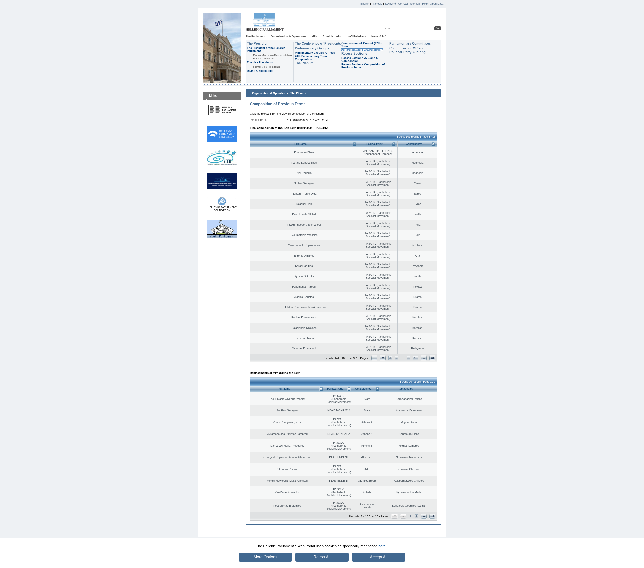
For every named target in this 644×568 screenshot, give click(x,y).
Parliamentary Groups (312, 48)
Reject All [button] (322, 557)
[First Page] (374, 358)
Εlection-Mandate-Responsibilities (272, 55)
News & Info (379, 36)
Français (377, 3)
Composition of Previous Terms (362, 49)
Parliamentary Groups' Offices (315, 52)
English (364, 3)
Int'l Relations (357, 36)
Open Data (436, 3)
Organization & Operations (288, 36)
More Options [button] (265, 557)
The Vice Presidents (260, 62)
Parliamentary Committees (410, 43)
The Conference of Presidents (318, 43)
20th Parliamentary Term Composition (311, 58)
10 (415, 358)
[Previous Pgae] (383, 358)
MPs (314, 36)
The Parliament (255, 36)
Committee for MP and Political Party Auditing (407, 50)
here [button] (382, 546)
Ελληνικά (390, 3)
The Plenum (304, 63)
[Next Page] (424, 358)
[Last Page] (432, 358)
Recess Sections (354, 53)
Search (389, 28)
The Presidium (258, 43)
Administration (332, 36)
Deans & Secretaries (260, 70)
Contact (403, 3)
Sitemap (415, 3)
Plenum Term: (258, 119)
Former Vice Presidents (266, 66)
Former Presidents (263, 58)
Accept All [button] (379, 557)
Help (425, 3)
